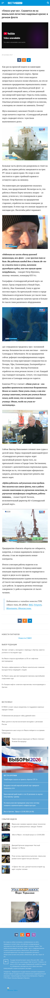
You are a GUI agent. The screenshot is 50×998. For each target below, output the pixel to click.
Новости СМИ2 (25, 638)
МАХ (31, 605)
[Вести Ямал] (17, 3)
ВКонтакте (11, 608)
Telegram (38, 605)
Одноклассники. (25, 608)
